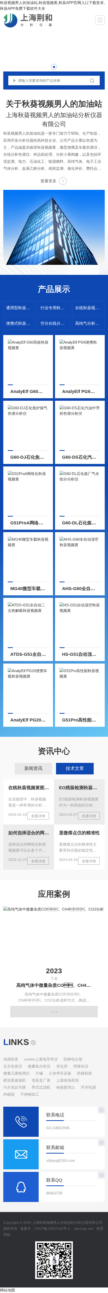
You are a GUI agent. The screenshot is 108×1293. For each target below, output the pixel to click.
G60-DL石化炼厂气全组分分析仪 (81, 522)
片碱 (39, 1073)
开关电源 (88, 1087)
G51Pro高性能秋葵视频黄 (81, 719)
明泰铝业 (80, 1066)
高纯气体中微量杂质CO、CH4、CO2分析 (56, 985)
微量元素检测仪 (16, 1073)
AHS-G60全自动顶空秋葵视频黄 (81, 588)
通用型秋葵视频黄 (21, 308)
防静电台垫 (73, 1059)
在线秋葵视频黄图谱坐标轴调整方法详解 (28, 787)
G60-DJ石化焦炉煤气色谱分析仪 (29, 457)
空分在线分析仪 (54, 323)
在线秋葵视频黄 (89, 308)
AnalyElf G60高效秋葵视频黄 (29, 391)
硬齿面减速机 (14, 1080)
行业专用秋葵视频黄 (55, 308)
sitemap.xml (83, 1229)
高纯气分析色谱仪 (90, 323)
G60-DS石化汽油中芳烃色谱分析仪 (81, 457)
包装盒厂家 (41, 1080)
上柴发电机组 (67, 1080)
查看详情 (38, 816)
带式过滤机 (41, 1087)
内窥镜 (9, 1094)
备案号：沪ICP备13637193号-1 (45, 1229)
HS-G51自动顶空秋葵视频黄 (81, 654)
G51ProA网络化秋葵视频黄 (29, 522)
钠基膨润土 (65, 1087)
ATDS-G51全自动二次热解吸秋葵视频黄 (29, 654)
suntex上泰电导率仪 (41, 1059)
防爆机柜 (84, 1073)
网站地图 (7, 1290)
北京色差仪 (12, 1066)
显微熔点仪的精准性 (79, 832)
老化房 (62, 1066)
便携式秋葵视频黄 (21, 323)
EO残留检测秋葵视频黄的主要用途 (79, 787)
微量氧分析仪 (39, 1066)
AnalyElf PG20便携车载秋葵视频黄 (29, 719)
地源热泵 (10, 1059)
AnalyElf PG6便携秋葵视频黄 (81, 391)
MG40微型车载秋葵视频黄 (29, 588)
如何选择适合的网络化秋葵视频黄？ (28, 832)
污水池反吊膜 (14, 1087)
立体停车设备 (60, 1073)
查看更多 (48, 181)
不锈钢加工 (29, 1094)
